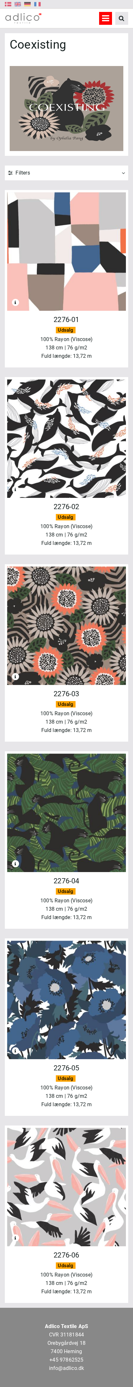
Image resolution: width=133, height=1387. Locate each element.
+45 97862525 (66, 1360)
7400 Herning (66, 1351)
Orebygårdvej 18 (66, 1343)
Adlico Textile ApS (66, 1326)
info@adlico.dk (66, 1368)
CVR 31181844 (66, 1335)
